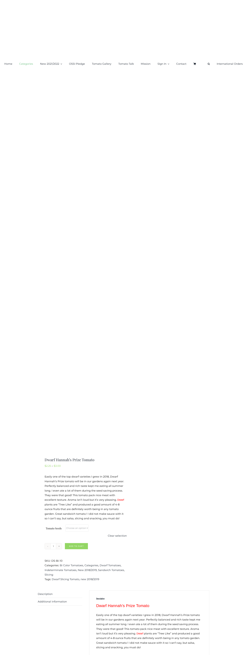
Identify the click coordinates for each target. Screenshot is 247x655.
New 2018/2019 (87, 570)
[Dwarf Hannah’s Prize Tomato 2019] (79, 265)
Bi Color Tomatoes (71, 565)
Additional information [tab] (52, 601)
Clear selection (117, 535)
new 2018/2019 (90, 579)
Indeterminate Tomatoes (60, 570)
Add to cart (76, 546)
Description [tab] (45, 594)
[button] (209, 64)
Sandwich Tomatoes (111, 570)
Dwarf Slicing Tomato (65, 579)
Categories (91, 565)
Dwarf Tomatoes (110, 565)
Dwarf (120, 499)
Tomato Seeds (54, 528)
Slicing (49, 574)
